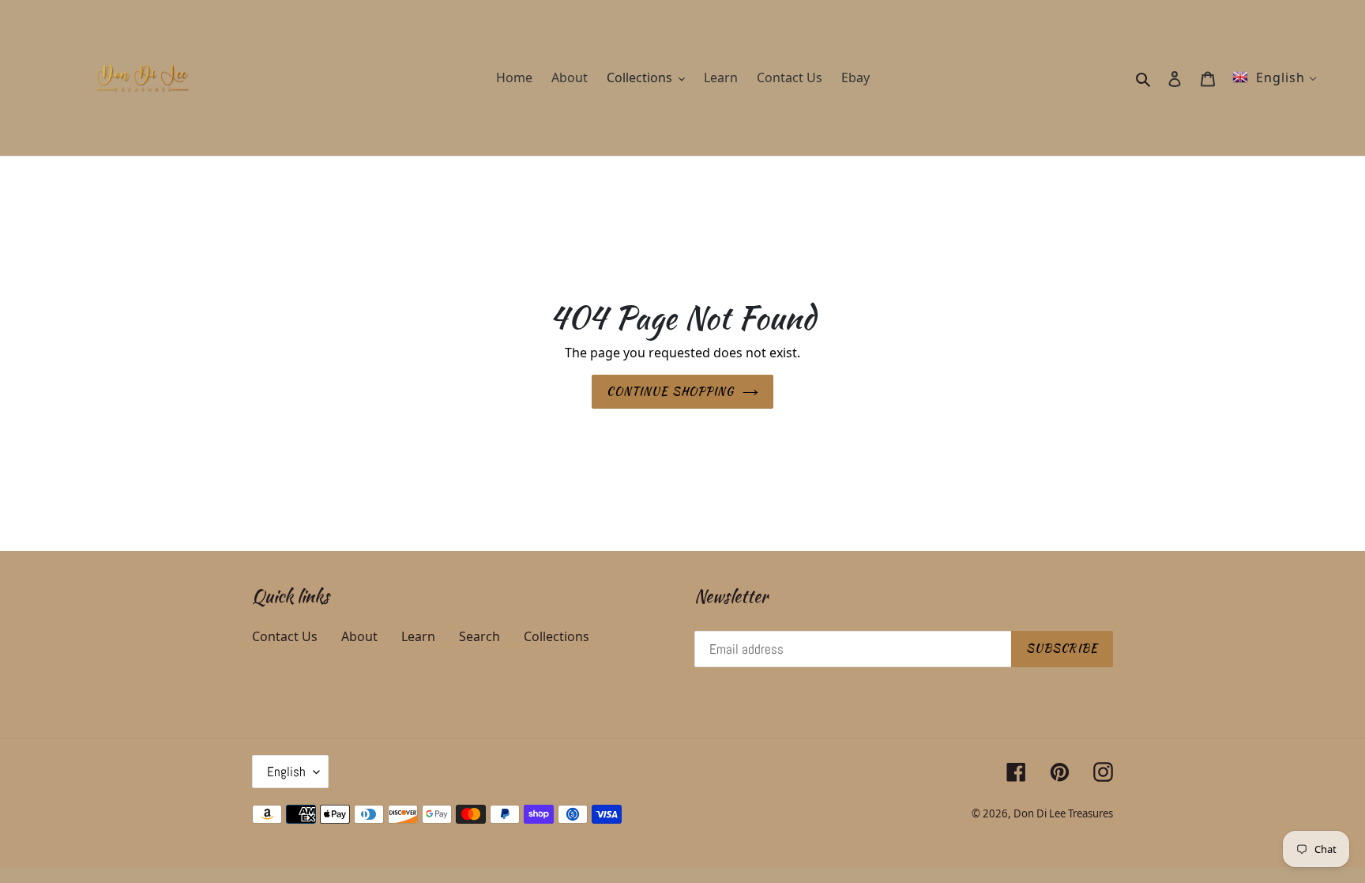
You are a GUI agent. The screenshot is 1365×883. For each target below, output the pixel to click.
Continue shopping (670, 391)
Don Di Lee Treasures (1063, 813)
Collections (556, 636)
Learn (418, 636)
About (359, 636)
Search (479, 636)
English (286, 771)
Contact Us (285, 636)
